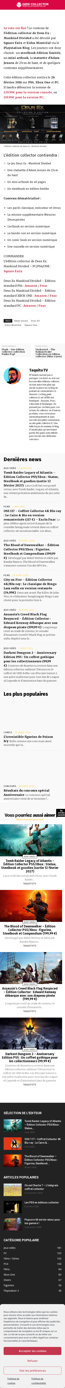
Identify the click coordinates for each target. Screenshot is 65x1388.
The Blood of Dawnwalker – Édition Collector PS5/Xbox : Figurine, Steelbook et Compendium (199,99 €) (30, 929)
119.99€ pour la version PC (23, 97)
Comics (8, 732)
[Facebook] (23, 17)
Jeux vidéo (10, 468)
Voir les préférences (32, 1370)
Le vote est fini (15, 28)
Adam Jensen (21, 321)
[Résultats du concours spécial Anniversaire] (32, 768)
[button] (60, 5)
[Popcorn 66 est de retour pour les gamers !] (13, 1224)
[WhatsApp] (48, 17)
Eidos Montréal (13, 325)
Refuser (32, 1360)
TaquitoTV (38, 370)
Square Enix (13, 271)
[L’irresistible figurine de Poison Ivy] (32, 714)
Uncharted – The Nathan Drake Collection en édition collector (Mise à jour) (49, 353)
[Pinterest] (39, 17)
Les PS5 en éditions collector (42, 1202)
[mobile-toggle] (6, 5)
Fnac (43, 285)
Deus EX (35, 321)
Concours (10, 786)
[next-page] (33, 1093)
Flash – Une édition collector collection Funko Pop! (13, 351)
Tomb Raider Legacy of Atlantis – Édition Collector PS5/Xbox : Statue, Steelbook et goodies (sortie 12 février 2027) (29, 866)
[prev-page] (25, 1093)
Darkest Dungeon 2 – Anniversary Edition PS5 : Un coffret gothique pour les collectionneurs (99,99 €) (30, 1057)
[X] (31, 17)
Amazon (31, 285)
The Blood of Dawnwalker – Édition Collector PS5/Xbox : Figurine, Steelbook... (41, 1160)
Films (7, 507)
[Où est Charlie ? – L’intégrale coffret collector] (13, 1190)
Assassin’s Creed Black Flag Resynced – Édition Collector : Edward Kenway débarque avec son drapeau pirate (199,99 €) (30, 994)
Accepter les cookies (32, 1351)
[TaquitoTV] (14, 404)
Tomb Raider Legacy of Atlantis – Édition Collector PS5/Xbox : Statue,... (43, 1125)
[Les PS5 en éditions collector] (13, 1207)
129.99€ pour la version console (28, 92)
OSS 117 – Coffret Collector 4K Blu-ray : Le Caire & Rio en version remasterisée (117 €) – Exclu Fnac (32, 515)
